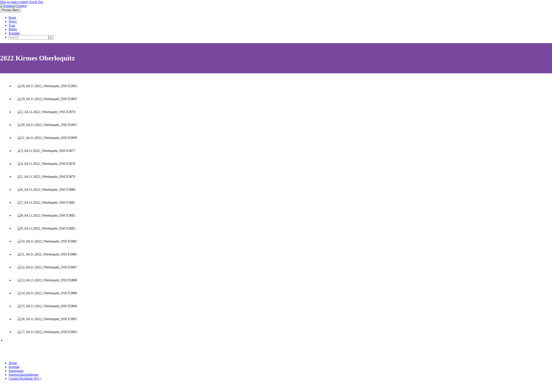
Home (13, 363)
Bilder (13, 29)
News (13, 21)
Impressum (16, 371)
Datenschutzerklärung (23, 374)
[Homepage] (13, 6)
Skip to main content (14, 2)
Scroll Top (36, 2)
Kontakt (14, 33)
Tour (12, 25)
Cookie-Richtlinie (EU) (25, 378)
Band (12, 17)
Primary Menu (10, 10)
